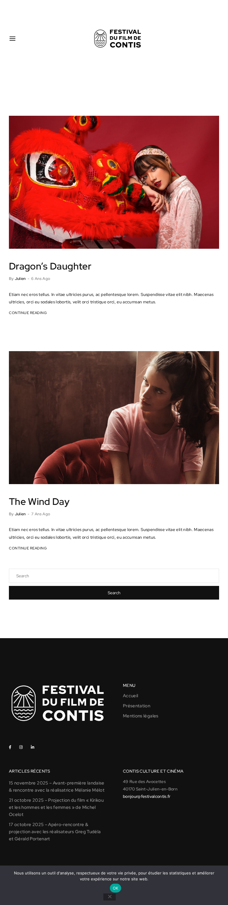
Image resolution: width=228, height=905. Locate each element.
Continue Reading (28, 312)
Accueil (130, 696)
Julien (20, 278)
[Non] (109, 897)
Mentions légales (141, 716)
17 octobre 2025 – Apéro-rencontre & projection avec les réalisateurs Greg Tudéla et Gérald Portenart (55, 832)
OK (115, 888)
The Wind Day (39, 501)
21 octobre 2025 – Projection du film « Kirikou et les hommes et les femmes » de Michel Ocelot (56, 807)
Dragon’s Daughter (50, 266)
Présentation (136, 706)
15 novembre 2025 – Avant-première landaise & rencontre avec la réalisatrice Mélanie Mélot (56, 786)
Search (114, 592)
